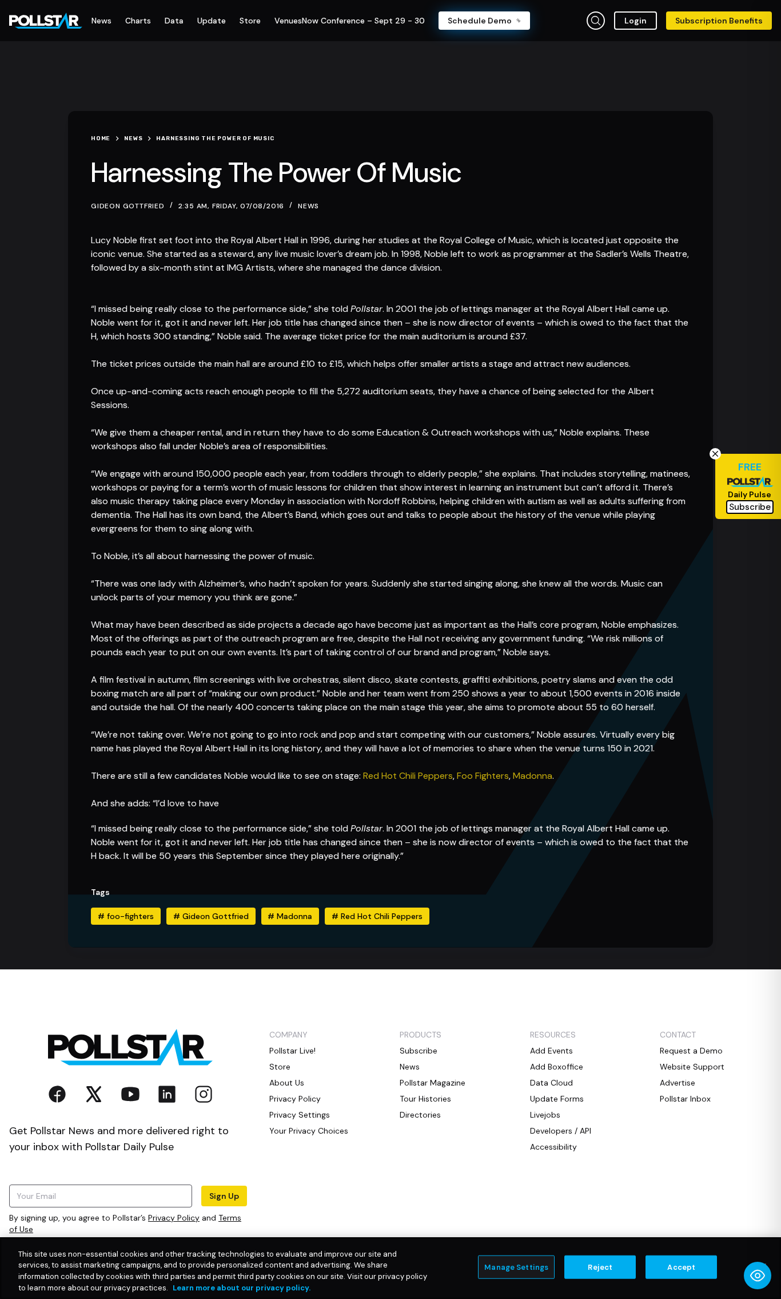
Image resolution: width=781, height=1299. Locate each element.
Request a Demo (691, 1050)
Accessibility (553, 1147)
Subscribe (418, 1050)
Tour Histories (425, 1099)
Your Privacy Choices (308, 1131)
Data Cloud (551, 1083)
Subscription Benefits (719, 20)
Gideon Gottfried (211, 916)
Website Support (692, 1067)
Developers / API (560, 1131)
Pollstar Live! (292, 1050)
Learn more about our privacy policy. (241, 1287)
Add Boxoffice (556, 1067)
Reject (600, 1267)
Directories (420, 1115)
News (308, 206)
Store (279, 1067)
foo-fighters (126, 916)
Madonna (532, 776)
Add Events (551, 1050)
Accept (681, 1267)
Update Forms (557, 1099)
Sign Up (224, 1196)
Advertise (677, 1083)
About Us (286, 1083)
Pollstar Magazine (432, 1083)
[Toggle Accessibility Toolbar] (757, 1275)
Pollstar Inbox (685, 1099)
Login (635, 20)
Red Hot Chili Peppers (408, 776)
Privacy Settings (299, 1115)
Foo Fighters (483, 776)
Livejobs (545, 1115)
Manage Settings (516, 1267)
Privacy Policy (174, 1218)
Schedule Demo (480, 20)
